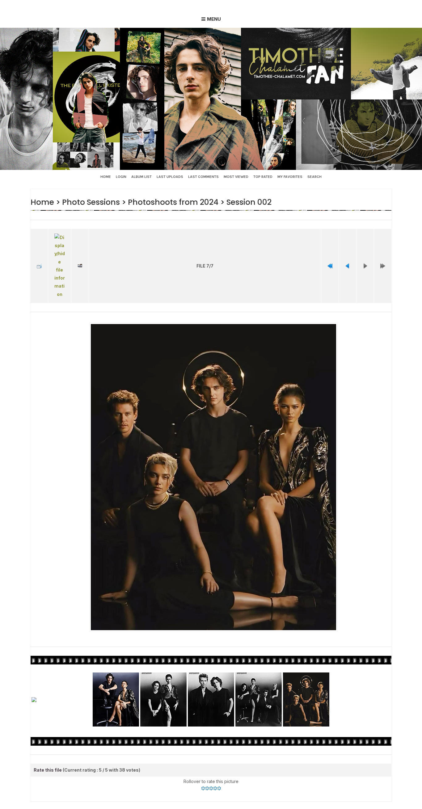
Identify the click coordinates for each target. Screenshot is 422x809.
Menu (214, 19)
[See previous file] (347, 258)
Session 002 (241, 202)
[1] (203, 772)
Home (105, 177)
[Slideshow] (80, 258)
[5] (219, 772)
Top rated (262, 177)
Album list (141, 177)
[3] (211, 772)
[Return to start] (329, 258)
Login (121, 177)
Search (314, 177)
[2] (207, 772)
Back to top (180, 803)
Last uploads (170, 177)
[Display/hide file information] (59, 258)
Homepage (216, 803)
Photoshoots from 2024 (167, 202)
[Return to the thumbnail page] (39, 258)
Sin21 (151, 803)
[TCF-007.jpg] (213, 461)
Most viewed (236, 177)
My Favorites (289, 177)
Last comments (203, 177)
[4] (215, 772)
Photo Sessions (88, 202)
